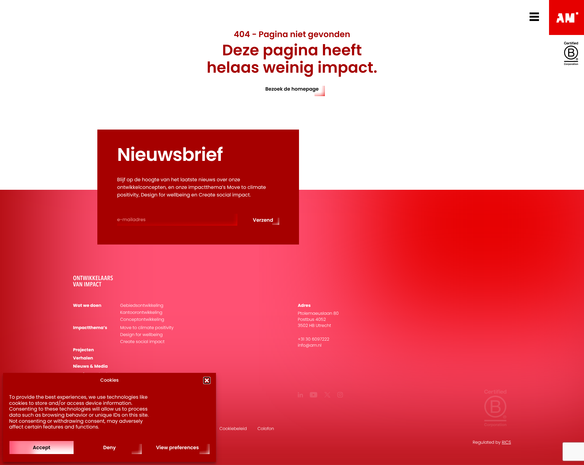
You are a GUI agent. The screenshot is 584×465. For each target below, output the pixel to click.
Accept (41, 447)
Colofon (265, 428)
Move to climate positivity (147, 328)
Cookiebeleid (233, 428)
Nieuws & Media (90, 366)
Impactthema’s (90, 328)
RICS (506, 442)
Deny (109, 447)
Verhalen (83, 358)
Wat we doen (87, 305)
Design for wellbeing (141, 335)
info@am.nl (310, 345)
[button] (207, 380)
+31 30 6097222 (313, 339)
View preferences (177, 447)
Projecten (83, 350)
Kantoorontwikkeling (141, 312)
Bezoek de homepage (292, 88)
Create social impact (142, 342)
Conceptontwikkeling (142, 319)
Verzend (263, 220)
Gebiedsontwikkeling (141, 305)
